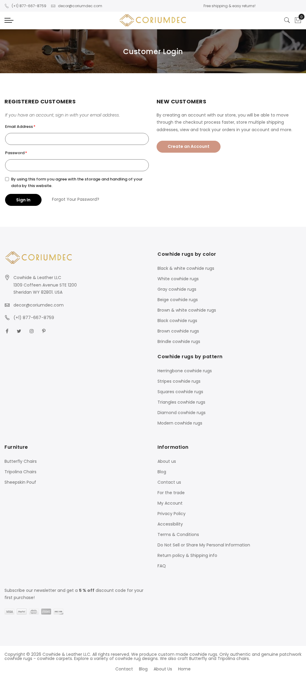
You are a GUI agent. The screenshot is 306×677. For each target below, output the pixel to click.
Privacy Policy (171, 514)
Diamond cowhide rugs (181, 413)
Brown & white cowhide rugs (186, 310)
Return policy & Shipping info (187, 555)
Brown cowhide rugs (178, 331)
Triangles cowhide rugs (181, 402)
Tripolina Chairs (20, 472)
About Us (163, 669)
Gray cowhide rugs (176, 289)
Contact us (169, 482)
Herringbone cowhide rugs (184, 371)
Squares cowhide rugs (180, 392)
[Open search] (287, 20)
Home (184, 669)
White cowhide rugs (178, 279)
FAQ (161, 566)
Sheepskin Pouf (20, 482)
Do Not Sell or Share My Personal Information (203, 545)
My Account (170, 503)
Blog (161, 472)
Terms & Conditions (178, 534)
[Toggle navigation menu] (8, 20)
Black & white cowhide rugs (185, 268)
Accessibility (170, 524)
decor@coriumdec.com (80, 5)
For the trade (171, 493)
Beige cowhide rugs (177, 300)
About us (166, 461)
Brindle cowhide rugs (178, 341)
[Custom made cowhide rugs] (153, 20)
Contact (124, 669)
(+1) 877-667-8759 (29, 5)
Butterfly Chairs (20, 461)
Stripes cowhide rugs (179, 381)
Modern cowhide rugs (179, 423)
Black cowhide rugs (177, 321)
